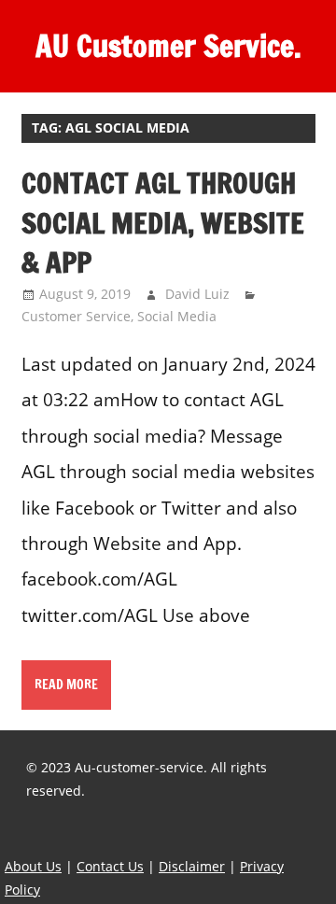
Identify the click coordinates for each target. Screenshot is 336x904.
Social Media (177, 316)
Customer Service (76, 316)
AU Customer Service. (168, 45)
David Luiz (197, 294)
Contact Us (110, 866)
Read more (66, 684)
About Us (33, 866)
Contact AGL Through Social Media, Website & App (162, 222)
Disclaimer (192, 866)
